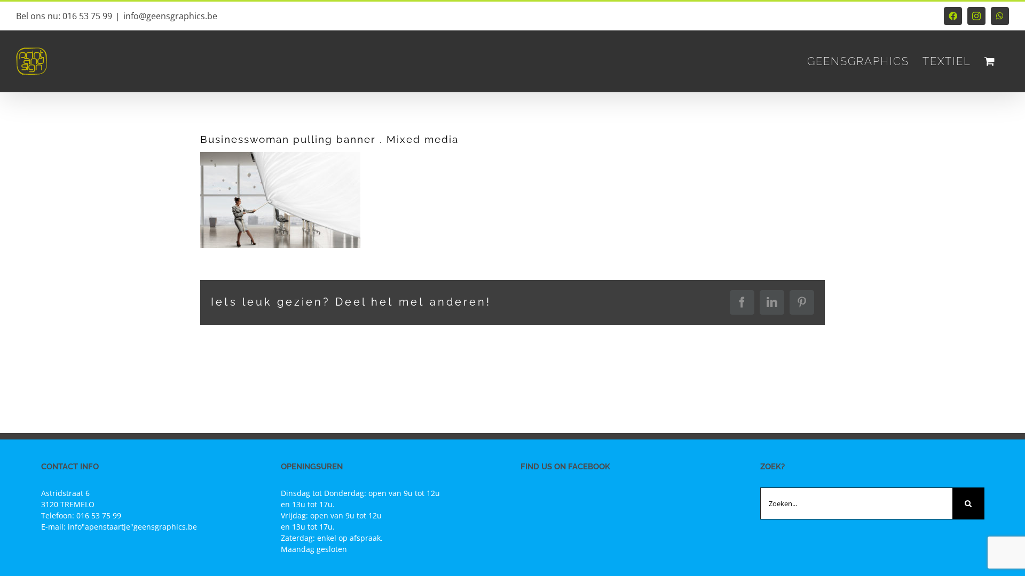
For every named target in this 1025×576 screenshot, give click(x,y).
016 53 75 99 (98, 515)
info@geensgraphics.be (170, 16)
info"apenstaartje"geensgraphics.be (132, 527)
